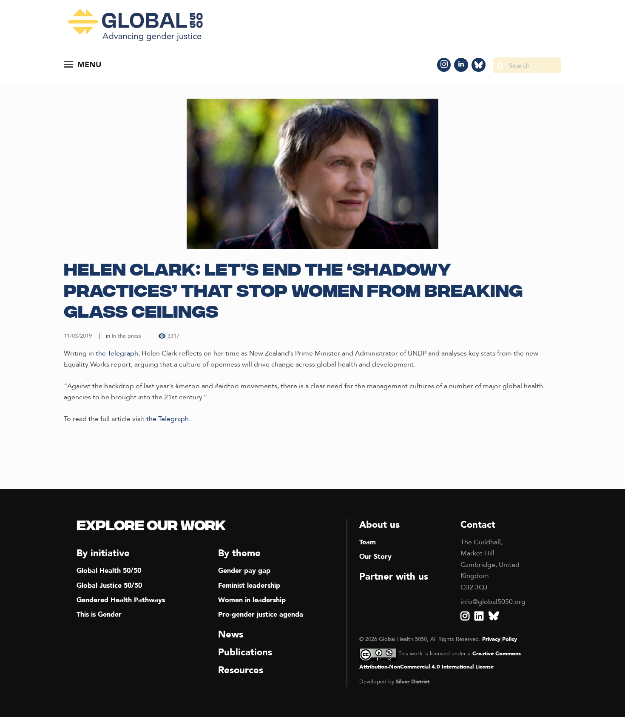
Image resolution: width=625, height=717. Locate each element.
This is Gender (99, 614)
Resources (240, 670)
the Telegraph (117, 353)
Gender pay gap (244, 570)
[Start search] (500, 65)
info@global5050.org (493, 601)
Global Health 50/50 (109, 570)
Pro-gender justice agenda (260, 614)
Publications (245, 652)
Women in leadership (252, 600)
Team (367, 542)
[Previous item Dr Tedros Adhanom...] (188, 173)
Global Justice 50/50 (109, 585)
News (230, 634)
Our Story (375, 556)
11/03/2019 (78, 336)
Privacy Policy (499, 639)
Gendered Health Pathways (121, 600)
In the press (126, 336)
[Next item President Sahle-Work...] (436, 173)
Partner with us (393, 576)
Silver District (412, 682)
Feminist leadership (249, 585)
